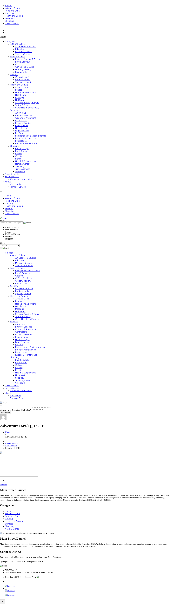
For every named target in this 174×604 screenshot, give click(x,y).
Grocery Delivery (23, 69)
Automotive (20, 113)
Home (8, 195)
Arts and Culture (17, 44)
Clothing (19, 156)
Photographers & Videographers (30, 135)
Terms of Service (18, 187)
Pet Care (19, 133)
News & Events (12, 23)
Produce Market (22, 79)
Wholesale (20, 171)
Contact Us (15, 184)
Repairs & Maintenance (26, 143)
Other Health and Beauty (27, 107)
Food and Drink (17, 56)
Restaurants (21, 72)
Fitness (18, 90)
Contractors (21, 120)
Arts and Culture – (13, 8)
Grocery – (9, 13)
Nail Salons (20, 100)
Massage (19, 97)
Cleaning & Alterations (25, 118)
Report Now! (5, 413)
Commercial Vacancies (21, 179)
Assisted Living (22, 87)
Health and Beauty (19, 84)
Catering (19, 64)
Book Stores (21, 151)
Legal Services (22, 130)
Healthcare (20, 95)
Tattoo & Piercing (23, 105)
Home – (8, 5)
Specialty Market (23, 82)
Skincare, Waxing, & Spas (27, 102)
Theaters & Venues (24, 54)
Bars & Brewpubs (23, 61)
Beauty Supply (22, 148)
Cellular (18, 153)
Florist (18, 158)
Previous (3, 484)
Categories (10, 41)
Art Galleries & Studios (25, 46)
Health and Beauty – (14, 16)
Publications (21, 141)
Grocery (14, 74)
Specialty (19, 166)
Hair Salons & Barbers (25, 92)
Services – (10, 18)
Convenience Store (24, 77)
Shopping (14, 146)
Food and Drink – (13, 10)
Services (14, 110)
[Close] (1, 405)
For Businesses (12, 176)
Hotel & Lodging (22, 128)
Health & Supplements (25, 161)
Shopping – (10, 21)
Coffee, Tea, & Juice (24, 67)
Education (20, 49)
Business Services (23, 115)
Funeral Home (21, 125)
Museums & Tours (23, 51)
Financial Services (23, 123)
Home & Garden (22, 164)
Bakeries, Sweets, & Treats (27, 59)
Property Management (26, 138)
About (8, 181)
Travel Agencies (22, 169)
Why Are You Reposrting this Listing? (15, 410)
